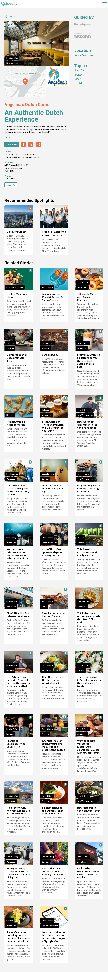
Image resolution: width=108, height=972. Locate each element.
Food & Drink (12, 58)
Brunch (78, 74)
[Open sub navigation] (104, 4)
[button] (25, 81)
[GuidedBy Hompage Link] (9, 4)
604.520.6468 (11, 178)
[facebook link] (23, 144)
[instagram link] (38, 144)
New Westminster (14, 63)
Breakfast (79, 70)
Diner (77, 78)
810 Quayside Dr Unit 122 (17, 165)
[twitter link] (30, 144)
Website (12, 144)
